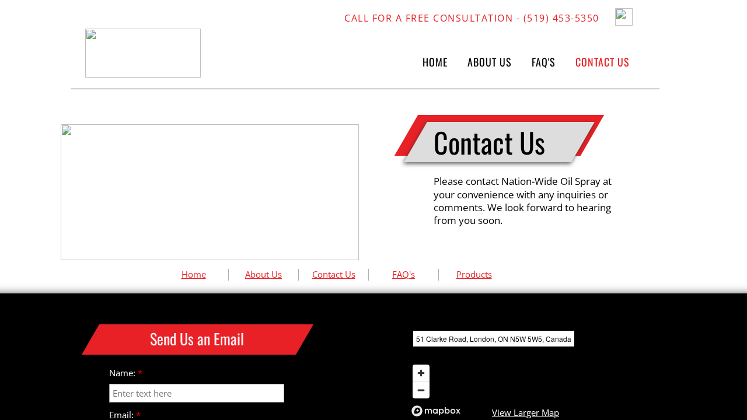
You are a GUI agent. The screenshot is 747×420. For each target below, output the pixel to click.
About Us (263, 274)
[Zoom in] (421, 373)
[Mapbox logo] (436, 411)
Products (474, 274)
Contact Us (333, 274)
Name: (125, 373)
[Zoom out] (421, 390)
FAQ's (403, 274)
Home (193, 274)
